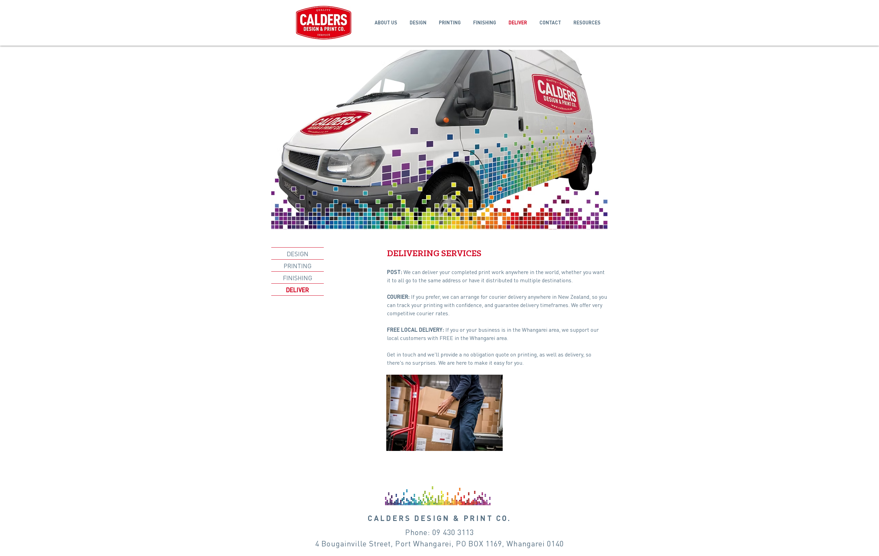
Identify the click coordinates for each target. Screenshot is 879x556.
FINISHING (297, 278)
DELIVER (297, 290)
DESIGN (297, 254)
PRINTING (297, 266)
